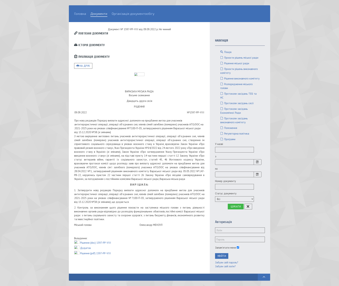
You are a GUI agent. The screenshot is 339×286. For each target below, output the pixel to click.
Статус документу (225, 193)
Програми (229, 139)
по (216, 168)
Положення (230, 128)
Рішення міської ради (236, 63)
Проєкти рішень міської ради (241, 57)
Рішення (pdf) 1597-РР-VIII (95, 253)
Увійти (221, 256)
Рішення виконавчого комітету (242, 78)
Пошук (228, 52)
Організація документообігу (133, 14)
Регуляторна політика (236, 133)
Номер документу (225, 181)
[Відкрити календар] (257, 162)
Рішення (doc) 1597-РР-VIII (95, 242)
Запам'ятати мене (225, 247)
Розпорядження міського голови (236, 86)
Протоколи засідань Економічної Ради (234, 110)
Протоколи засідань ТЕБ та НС (238, 95)
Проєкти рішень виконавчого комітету (239, 71)
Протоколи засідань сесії (239, 103)
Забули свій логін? (225, 266)
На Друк (85, 65)
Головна (80, 14)
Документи (98, 14)
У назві (219, 144)
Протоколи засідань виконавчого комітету (234, 120)
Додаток (85, 248)
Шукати (236, 206)
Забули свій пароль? (226, 262)
